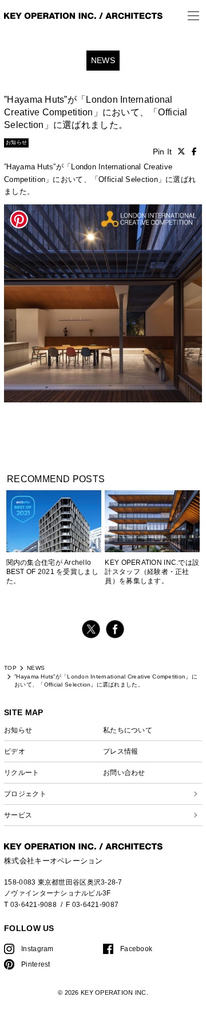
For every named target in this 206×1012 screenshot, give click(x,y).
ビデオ (14, 751)
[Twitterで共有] (181, 152)
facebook (115, 629)
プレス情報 (120, 751)
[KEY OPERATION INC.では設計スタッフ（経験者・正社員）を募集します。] (152, 526)
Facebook (136, 948)
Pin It (162, 152)
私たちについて (127, 730)
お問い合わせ (124, 772)
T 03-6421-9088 (30, 904)
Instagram (37, 948)
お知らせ (18, 730)
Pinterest (35, 964)
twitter (91, 629)
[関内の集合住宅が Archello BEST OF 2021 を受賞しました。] (53, 538)
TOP (10, 668)
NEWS (36, 668)
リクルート (21, 772)
